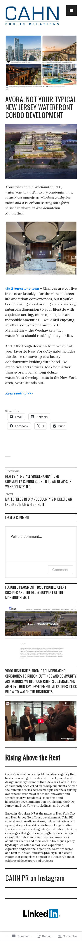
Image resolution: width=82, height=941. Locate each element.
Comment (60, 569)
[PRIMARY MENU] (71, 10)
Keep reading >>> (19, 393)
